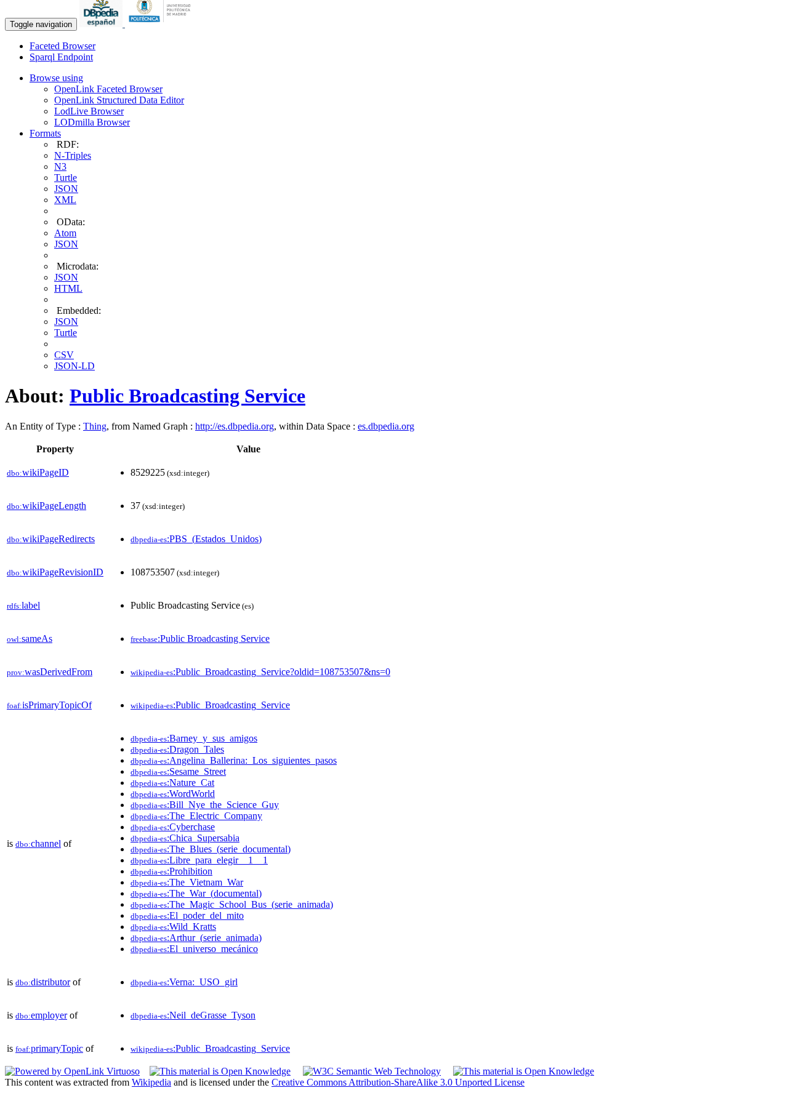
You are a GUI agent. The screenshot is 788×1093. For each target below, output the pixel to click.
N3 (60, 166)
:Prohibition (171, 871)
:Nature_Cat (172, 782)
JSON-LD (74, 366)
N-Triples (72, 155)
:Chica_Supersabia (185, 838)
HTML (68, 288)
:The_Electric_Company (196, 816)
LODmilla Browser (92, 122)
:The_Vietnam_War (187, 882)
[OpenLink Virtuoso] (72, 1071)
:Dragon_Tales (177, 749)
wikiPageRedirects (51, 539)
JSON (66, 188)
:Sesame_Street (178, 771)
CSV (64, 355)
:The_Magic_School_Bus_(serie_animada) (232, 904)
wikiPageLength (46, 505)
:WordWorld (173, 793)
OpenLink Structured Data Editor (119, 100)
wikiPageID (38, 472)
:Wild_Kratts (173, 926)
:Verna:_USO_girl (184, 982)
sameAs (29, 638)
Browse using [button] (56, 78)
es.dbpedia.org (386, 426)
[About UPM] (162, 23)
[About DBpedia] (102, 23)
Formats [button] (45, 133)
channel (38, 843)
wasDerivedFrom (49, 672)
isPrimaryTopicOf (49, 705)
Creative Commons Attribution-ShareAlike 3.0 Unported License (398, 1082)
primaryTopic (49, 1048)
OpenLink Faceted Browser (108, 89)
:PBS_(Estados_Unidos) (196, 539)
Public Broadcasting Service (187, 396)
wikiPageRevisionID (55, 572)
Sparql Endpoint (61, 57)
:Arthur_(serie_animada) (196, 937)
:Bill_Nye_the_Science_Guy (205, 804)
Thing (95, 426)
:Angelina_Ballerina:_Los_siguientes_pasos (234, 760)
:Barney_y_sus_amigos (194, 738)
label (23, 605)
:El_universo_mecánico (194, 948)
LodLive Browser (89, 111)
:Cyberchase (173, 827)
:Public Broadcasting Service (200, 638)
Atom (65, 233)
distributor (42, 982)
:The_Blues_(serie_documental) (211, 849)
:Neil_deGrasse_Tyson (193, 1015)
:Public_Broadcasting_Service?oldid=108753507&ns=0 (260, 672)
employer (41, 1015)
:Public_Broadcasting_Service (210, 705)
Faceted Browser (62, 46)
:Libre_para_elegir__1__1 (199, 860)
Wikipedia (151, 1082)
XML (65, 199)
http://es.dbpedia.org (234, 426)
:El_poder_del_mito (187, 915)
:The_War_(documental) (196, 893)
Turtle (65, 177)
